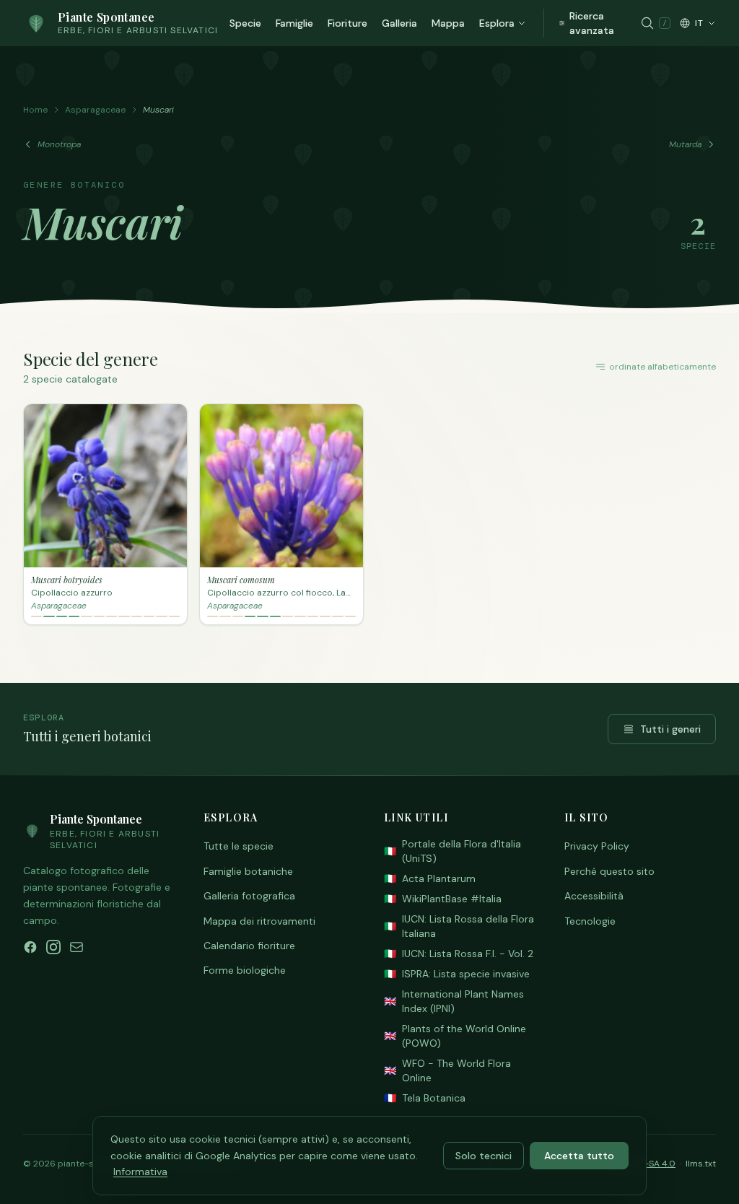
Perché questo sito (609, 871)
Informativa (140, 1171)
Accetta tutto (579, 1155)
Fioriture (347, 23)
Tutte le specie (239, 845)
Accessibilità (594, 895)
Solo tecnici (483, 1155)
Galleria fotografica (249, 895)
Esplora (497, 23)
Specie (245, 23)
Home (35, 109)
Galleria (399, 23)
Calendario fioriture (249, 945)
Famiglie (294, 23)
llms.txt (701, 1163)
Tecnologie (590, 921)
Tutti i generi (670, 729)
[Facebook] (30, 947)
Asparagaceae (95, 109)
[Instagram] (53, 947)
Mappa (448, 23)
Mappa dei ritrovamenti (259, 921)
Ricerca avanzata (591, 23)
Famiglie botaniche (248, 871)
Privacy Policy (596, 845)
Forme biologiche (245, 970)
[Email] (76, 947)
